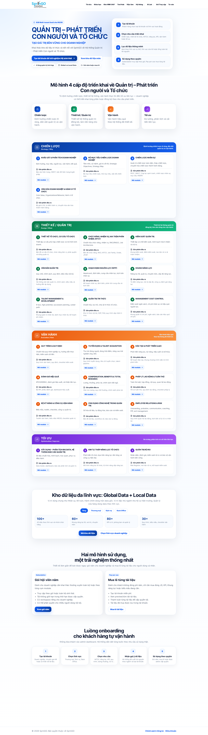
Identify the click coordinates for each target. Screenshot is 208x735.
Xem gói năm (43, 609)
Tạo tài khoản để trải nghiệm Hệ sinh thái (53, 58)
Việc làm (130, 4)
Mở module (41, 180)
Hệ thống (139, 4)
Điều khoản (171, 731)
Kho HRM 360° (109, 4)
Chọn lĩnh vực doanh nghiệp (114, 533)
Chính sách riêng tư (154, 731)
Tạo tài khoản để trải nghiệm (93, 712)
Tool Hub (120, 4)
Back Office (121, 511)
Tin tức (89, 4)
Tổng (84, 511)
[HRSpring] (39, 4)
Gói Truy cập (161, 4)
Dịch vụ (109, 511)
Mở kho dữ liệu (88, 533)
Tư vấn (171, 4)
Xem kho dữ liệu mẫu (91, 58)
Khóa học (97, 4)
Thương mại (96, 511)
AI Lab (149, 4)
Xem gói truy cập (120, 712)
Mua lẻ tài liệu (116, 609)
